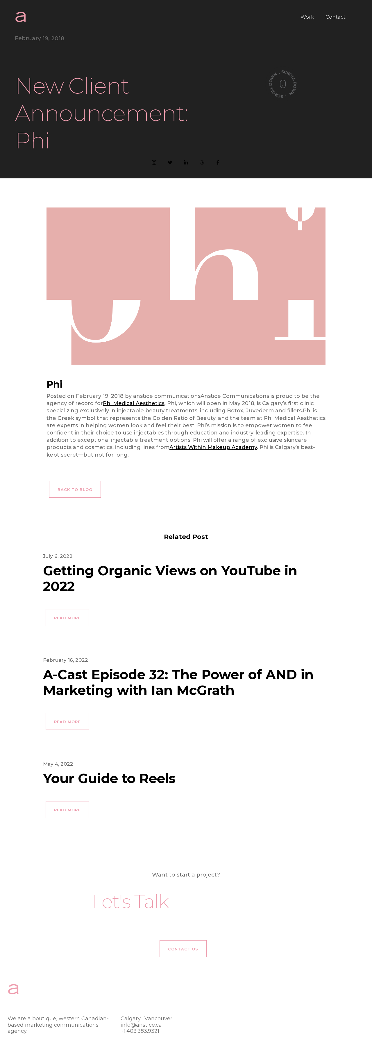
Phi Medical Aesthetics (133, 403)
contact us (183, 949)
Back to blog (75, 489)
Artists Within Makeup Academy (213, 447)
